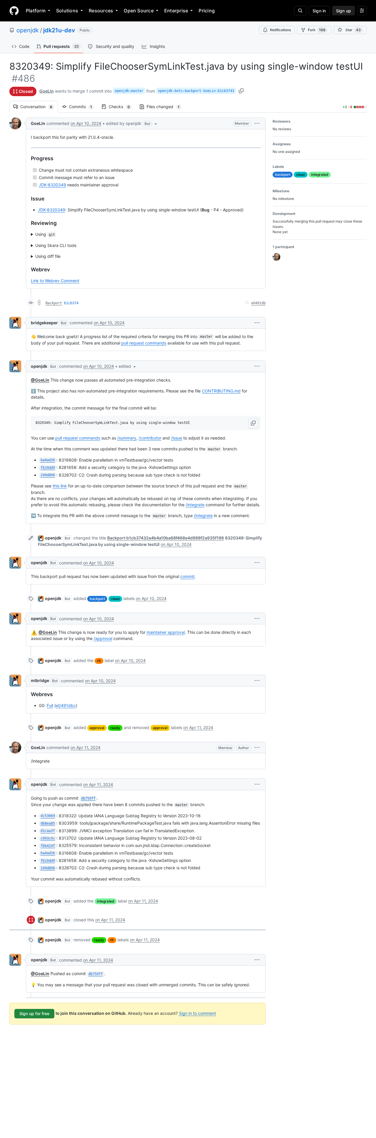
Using (45, 234)
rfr (99, 661)
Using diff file (48, 256)
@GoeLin (40, 379)
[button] (132, 123)
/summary (126, 437)
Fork (316, 30)
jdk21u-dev (59, 30)
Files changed (166, 106)
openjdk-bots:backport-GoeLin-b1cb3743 (196, 91)
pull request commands (143, 342)
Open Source (139, 11)
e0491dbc (66, 705)
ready (115, 728)
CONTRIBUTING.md (221, 390)
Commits (83, 106)
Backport (54, 303)
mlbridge (40, 680)
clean (115, 598)
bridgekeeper (44, 322)
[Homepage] (14, 10)
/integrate (195, 504)
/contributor (150, 437)
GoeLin (46, 90)
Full (50, 705)
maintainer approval (166, 632)
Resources (101, 11)
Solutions (67, 11)
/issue (176, 437)
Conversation (39, 106)
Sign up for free (34, 1013)
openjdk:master (129, 91)
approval (97, 728)
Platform (36, 11)
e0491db (258, 303)
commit (187, 576)
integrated (105, 901)
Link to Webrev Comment (55, 280)
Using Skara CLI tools (55, 245)
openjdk (27, 30)
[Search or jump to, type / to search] (300, 10)
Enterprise (176, 11)
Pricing (207, 11)
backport (97, 598)
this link (60, 485)
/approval (103, 638)
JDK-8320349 (52, 184)
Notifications (280, 30)
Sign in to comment (197, 1013)
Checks (122, 106)
